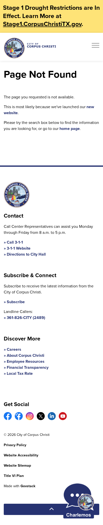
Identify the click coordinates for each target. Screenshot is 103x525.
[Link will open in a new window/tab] (8, 416)
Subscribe (16, 302)
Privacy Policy (15, 445)
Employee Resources (25, 361)
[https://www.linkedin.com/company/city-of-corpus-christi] (52, 416)
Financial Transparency (27, 367)
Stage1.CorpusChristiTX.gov (42, 24)
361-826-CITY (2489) (26, 317)
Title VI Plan (14, 475)
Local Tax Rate (20, 373)
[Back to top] (51, 509)
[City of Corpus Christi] (30, 48)
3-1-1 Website (18, 248)
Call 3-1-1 (15, 242)
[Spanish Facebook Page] (19, 416)
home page (70, 128)
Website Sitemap (17, 465)
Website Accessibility (21, 455)
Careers (14, 349)
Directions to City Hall (26, 254)
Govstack (27, 486)
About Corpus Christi (25, 355)
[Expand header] (95, 47)
